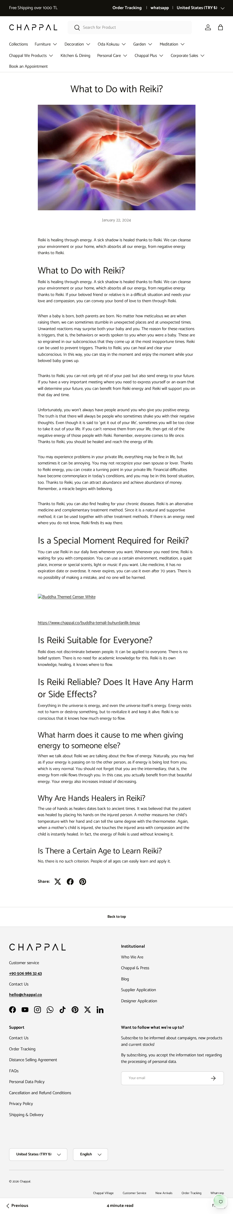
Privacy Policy (21, 1103)
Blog (125, 979)
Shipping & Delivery (26, 1114)
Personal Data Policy (27, 1081)
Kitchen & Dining (75, 55)
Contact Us (18, 1038)
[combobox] (130, 27)
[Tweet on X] (57, 881)
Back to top (116, 916)
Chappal (25, 1181)
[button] (220, 27)
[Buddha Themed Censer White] (66, 592)
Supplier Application (138, 989)
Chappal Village (103, 1193)
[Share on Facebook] (70, 881)
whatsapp (160, 8)
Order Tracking (128, 8)
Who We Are (132, 957)
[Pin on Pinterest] (82, 881)
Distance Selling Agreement (33, 1059)
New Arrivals (163, 1193)
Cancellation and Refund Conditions (40, 1092)
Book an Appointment (28, 66)
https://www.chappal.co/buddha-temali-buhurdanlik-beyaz (89, 622)
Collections (18, 44)
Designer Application (139, 1001)
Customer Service (134, 1193)
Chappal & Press (135, 968)
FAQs (13, 1071)
